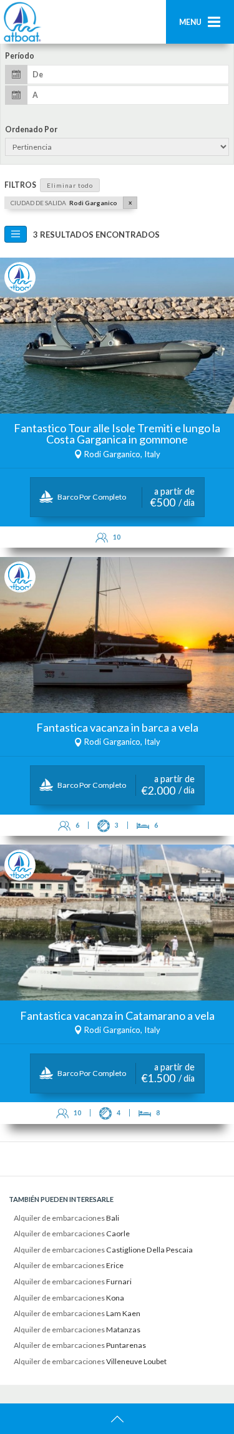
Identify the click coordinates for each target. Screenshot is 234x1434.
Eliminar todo (70, 185)
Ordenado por (31, 129)
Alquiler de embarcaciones (66, 1218)
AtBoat (21, 21)
